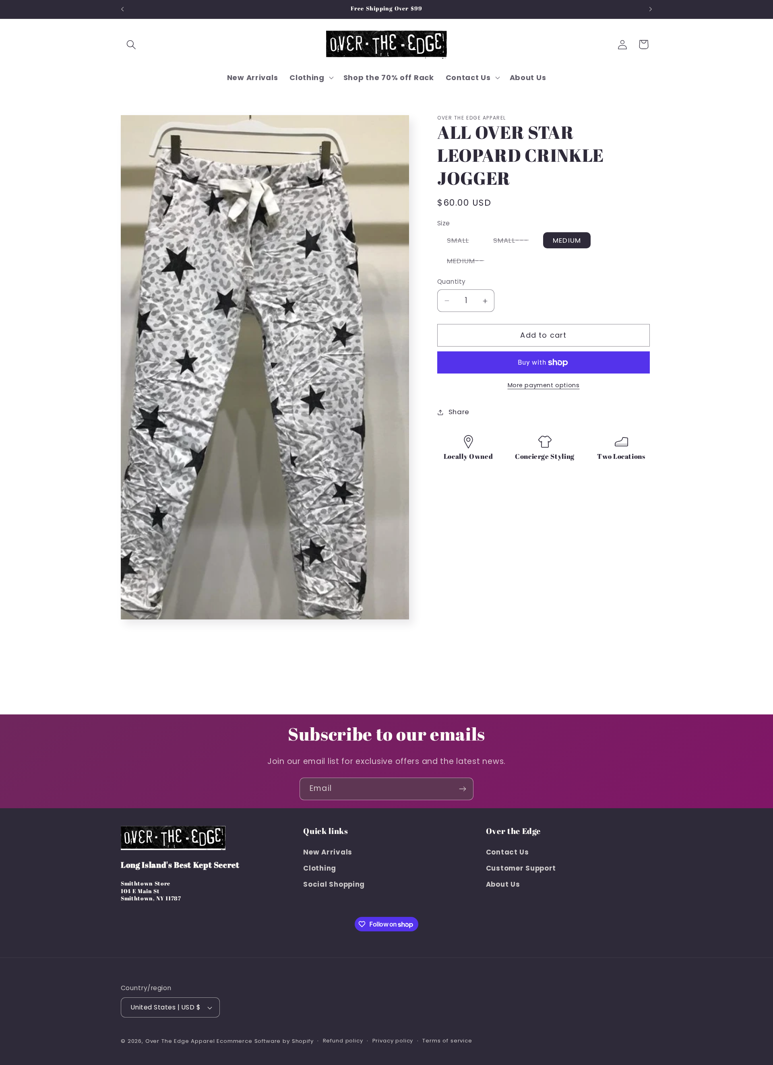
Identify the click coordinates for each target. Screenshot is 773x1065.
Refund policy (343, 1040)
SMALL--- (516, 242)
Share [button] (459, 412)
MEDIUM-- (470, 263)
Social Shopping (334, 884)
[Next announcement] (650, 9)
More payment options (544, 386)
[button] (131, 44)
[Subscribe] (462, 789)
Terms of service (447, 1040)
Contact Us (507, 852)
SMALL (463, 242)
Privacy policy (392, 1040)
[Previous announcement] (122, 9)
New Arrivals (327, 852)
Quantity (451, 282)
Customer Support (521, 868)
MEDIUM (567, 240)
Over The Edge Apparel (180, 1041)
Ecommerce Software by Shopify (265, 1041)
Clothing (319, 868)
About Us (503, 884)
